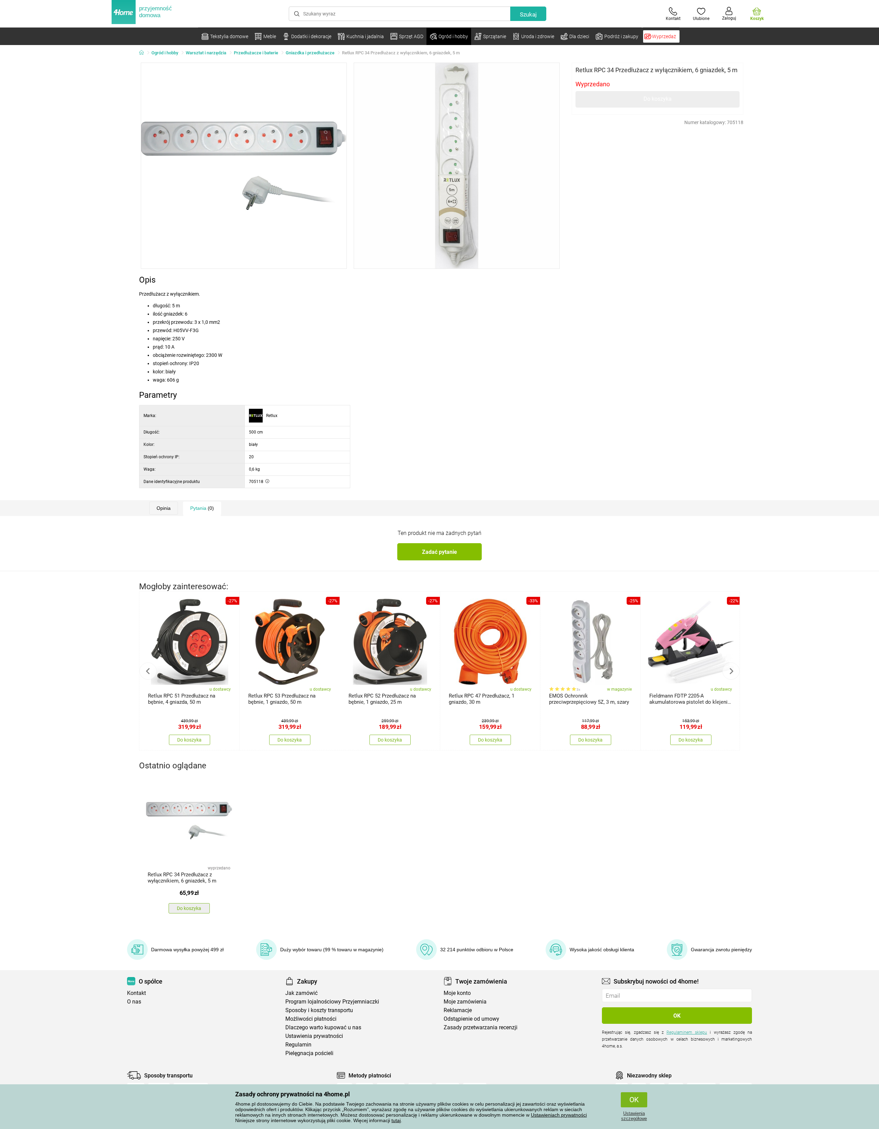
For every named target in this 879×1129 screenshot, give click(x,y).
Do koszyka (657, 99)
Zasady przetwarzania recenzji (480, 1027)
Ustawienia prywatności (314, 1036)
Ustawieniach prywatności (559, 1115)
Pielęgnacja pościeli (309, 1053)
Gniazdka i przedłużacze (310, 52)
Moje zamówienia (465, 1001)
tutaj (396, 1120)
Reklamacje (458, 1010)
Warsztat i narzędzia (206, 52)
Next (731, 671)
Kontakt (136, 993)
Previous (148, 671)
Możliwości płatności (310, 1018)
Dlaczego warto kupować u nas (323, 1027)
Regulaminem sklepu (686, 1032)
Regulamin (298, 1044)
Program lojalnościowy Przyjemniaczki (332, 1001)
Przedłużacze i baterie (256, 52)
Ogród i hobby (164, 52)
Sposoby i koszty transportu (319, 1010)
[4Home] (144, 53)
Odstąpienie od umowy (471, 1018)
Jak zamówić (301, 993)
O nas (134, 1001)
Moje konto (457, 993)
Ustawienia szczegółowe (634, 1116)
